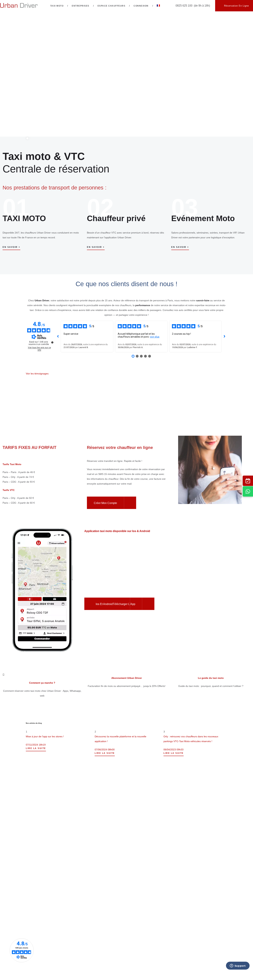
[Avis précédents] (58, 336)
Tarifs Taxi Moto (12, 464)
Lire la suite (36, 748)
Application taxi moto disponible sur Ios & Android (117, 531)
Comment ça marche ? (42, 682)
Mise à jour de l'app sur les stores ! (45, 736)
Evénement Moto (203, 218)
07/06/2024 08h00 (105, 749)
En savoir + (11, 247)
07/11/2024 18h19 (36, 744)
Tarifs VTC (9, 490)
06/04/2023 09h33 (173, 749)
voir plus (155, 336)
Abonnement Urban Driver (126, 678)
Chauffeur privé (116, 218)
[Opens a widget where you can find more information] (238, 966)
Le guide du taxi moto (211, 678)
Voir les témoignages (37, 373)
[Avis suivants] (224, 336)
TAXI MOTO (24, 218)
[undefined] (52, 342)
